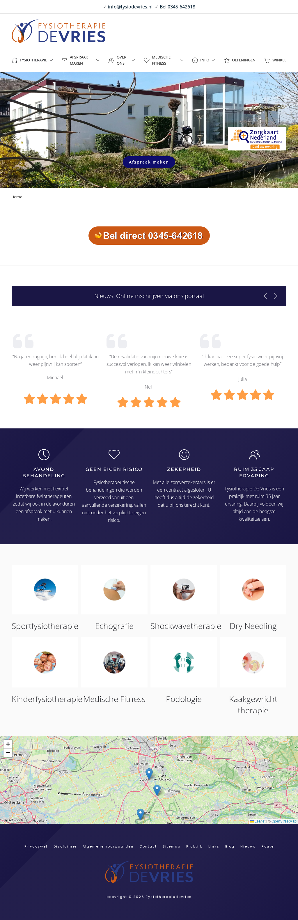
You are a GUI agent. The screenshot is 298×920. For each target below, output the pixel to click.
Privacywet (36, 846)
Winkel (279, 60)
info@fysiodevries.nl (130, 6)
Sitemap (171, 846)
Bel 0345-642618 (177, 6)
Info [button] (204, 60)
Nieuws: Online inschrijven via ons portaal (149, 296)
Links (213, 846)
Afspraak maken (149, 162)
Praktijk (194, 846)
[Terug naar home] (58, 31)
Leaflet (259, 820)
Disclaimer (65, 846)
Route (268, 846)
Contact (148, 846)
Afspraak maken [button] (79, 60)
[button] (266, 296)
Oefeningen (244, 60)
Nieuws (248, 846)
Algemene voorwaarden (108, 846)
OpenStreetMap (284, 820)
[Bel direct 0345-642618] (149, 235)
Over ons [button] (121, 60)
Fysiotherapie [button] (33, 60)
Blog (230, 846)
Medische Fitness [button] (161, 60)
